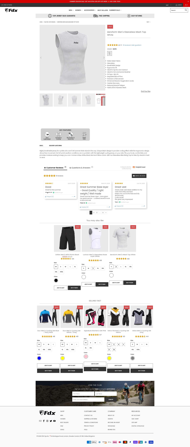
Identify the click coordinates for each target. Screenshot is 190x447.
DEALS (62, 429)
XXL (128, 99)
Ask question (136, 45)
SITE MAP (134, 422)
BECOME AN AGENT (114, 422)
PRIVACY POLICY (89, 426)
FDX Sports (45, 436)
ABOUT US (111, 415)
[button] (71, 10)
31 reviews (126, 45)
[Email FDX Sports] (40, 421)
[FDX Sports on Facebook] (43, 421)
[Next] (103, 58)
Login (180, 5)
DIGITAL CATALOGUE (138, 426)
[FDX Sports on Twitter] (50, 421)
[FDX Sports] (11, 10)
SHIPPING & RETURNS (90, 419)
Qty (108, 113)
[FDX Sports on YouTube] (54, 421)
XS (56, 267)
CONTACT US (88, 415)
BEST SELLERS (64, 422)
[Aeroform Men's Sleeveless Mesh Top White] (109, 53)
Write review (140, 176)
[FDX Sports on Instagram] (47, 421)
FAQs (85, 429)
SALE (61, 426)
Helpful (49, 196)
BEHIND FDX (111, 429)
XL (123, 99)
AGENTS (110, 419)
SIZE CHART (135, 419)
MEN (61, 415)
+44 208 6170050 (6, 5)
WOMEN (62, 419)
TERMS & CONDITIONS (91, 422)
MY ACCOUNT (136, 415)
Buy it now (140, 122)
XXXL (61, 272)
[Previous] (41, 58)
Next (148, 22)
